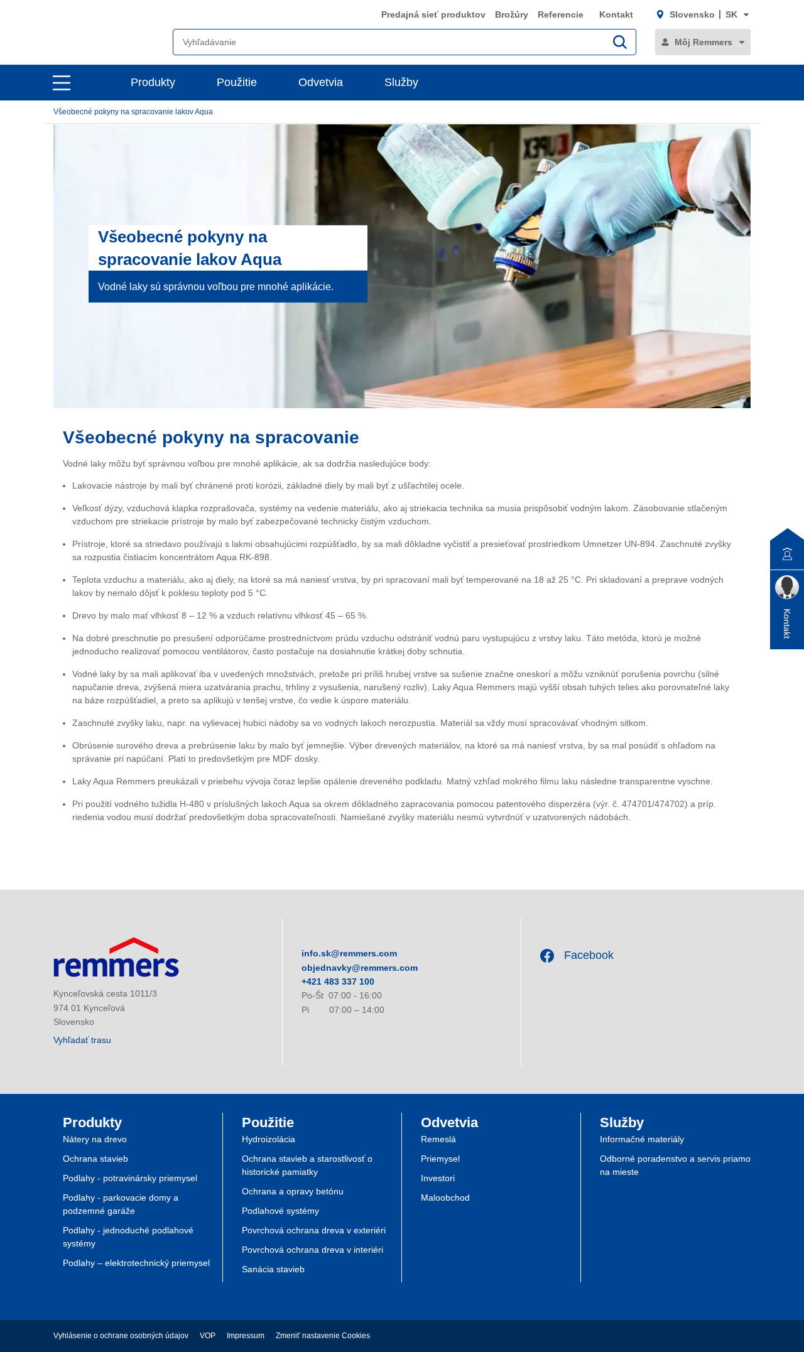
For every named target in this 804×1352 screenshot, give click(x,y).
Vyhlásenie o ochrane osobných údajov (120, 1335)
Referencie (562, 14)
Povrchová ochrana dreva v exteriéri (314, 1230)
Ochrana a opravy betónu (293, 1191)
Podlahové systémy (280, 1211)
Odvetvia (320, 82)
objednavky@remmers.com (360, 968)
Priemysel (440, 1159)
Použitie (237, 82)
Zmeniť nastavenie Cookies (323, 1335)
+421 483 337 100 (338, 981)
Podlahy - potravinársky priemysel (130, 1178)
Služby (401, 82)
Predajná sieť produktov (433, 14)
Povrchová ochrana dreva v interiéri (312, 1250)
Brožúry (511, 14)
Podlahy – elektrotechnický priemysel (136, 1263)
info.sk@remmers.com (349, 953)
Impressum (245, 1335)
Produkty (153, 82)
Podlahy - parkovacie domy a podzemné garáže (120, 1204)
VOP (207, 1335)
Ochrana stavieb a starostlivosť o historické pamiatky (307, 1165)
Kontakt (616, 14)
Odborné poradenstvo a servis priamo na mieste (675, 1165)
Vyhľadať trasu (82, 1040)
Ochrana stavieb (95, 1159)
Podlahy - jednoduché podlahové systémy (128, 1236)
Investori (438, 1178)
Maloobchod (445, 1197)
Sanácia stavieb (273, 1269)
